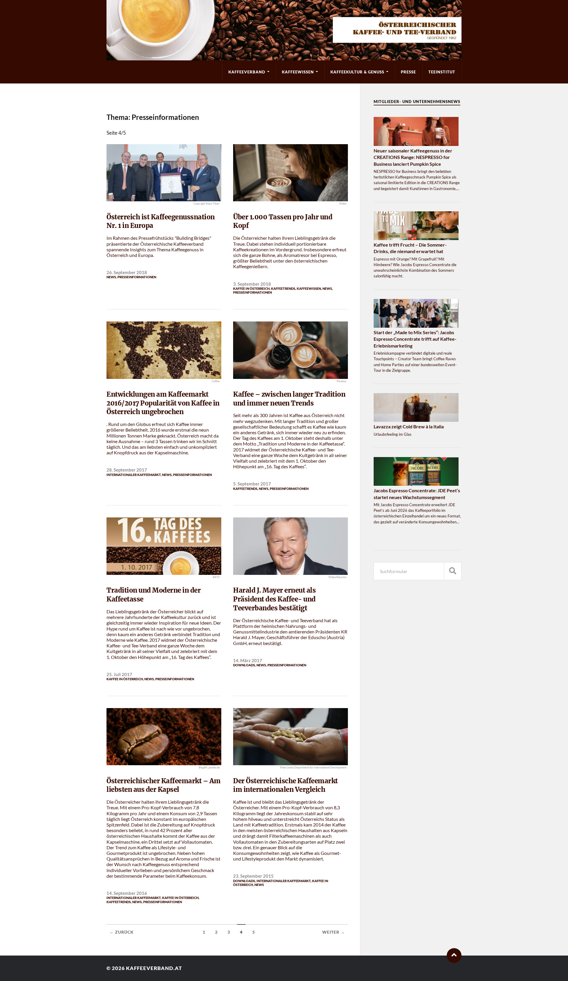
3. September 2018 (252, 284)
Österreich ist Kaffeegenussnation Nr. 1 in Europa (160, 221)
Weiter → (333, 932)
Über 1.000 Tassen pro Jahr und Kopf (282, 221)
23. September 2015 (253, 876)
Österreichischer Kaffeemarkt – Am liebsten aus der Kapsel (163, 785)
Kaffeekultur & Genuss (357, 72)
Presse (408, 72)
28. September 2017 (126, 469)
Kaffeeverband (246, 72)
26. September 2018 (126, 272)
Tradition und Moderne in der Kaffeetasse (153, 594)
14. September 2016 (126, 893)
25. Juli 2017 (119, 674)
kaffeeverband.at (154, 968)
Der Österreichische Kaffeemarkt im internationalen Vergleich (285, 785)
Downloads (244, 665)
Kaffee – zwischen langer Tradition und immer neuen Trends (289, 398)
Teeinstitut (441, 72)
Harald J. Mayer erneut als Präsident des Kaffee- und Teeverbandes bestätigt (274, 599)
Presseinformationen (136, 277)
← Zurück (121, 932)
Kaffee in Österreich (251, 288)
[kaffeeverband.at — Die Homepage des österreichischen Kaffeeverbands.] (284, 30)
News (111, 277)
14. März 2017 (247, 660)
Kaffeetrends (283, 288)
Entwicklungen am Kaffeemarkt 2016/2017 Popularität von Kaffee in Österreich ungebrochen (163, 403)
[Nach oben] (454, 955)
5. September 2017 (252, 483)
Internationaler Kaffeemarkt (133, 475)
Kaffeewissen (298, 72)
